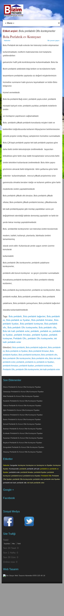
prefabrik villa (22, 483)
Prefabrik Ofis (19, 338)
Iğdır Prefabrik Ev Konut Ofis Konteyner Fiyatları (21, 410)
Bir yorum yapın (53, 40)
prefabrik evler (14, 472)
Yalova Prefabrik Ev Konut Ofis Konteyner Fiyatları (22, 405)
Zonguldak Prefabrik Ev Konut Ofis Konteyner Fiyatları (23, 447)
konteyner (22, 465)
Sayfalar (7, 543)
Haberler (7, 40)
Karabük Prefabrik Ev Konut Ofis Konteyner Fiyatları (23, 401)
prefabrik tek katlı (9, 483)
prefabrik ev (45, 331)
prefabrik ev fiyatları (45, 362)
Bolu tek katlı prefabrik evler (16, 331)
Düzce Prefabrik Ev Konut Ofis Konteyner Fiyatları (22, 387)
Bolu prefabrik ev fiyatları (18, 320)
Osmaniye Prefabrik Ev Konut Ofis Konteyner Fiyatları (23, 392)
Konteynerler (14, 469)
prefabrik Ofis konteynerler (40, 338)
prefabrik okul (38, 479)
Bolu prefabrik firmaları (42, 320)
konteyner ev (31, 465)
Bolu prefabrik (15, 316)
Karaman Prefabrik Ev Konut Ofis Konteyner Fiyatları (23, 438)
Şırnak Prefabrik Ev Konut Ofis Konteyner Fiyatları (22, 424)
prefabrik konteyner (43, 366)
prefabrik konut (17, 476)
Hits (13, 543)
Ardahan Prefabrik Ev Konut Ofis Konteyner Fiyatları (23, 415)
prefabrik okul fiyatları (52, 479)
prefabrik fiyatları (40, 335)
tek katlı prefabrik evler (50, 369)
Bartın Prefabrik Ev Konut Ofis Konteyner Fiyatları (22, 419)
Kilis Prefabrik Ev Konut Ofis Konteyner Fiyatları (21, 396)
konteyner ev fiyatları (45, 465)
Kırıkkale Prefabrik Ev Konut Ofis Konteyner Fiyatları (23, 433)
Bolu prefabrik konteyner (31, 323)
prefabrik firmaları (22, 335)
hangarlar (13, 465)
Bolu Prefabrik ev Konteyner (22, 36)
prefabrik (35, 331)
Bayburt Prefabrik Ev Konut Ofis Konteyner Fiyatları (22, 443)
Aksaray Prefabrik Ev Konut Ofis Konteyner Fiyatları (22, 452)
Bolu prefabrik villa (47, 327)
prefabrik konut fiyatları (32, 476)
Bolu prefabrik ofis (49, 355)
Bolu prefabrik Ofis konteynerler (22, 327)
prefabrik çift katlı (33, 469)
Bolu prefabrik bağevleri (34, 316)
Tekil (19, 543)
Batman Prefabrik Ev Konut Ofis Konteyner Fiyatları (22, 429)
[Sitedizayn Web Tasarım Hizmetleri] (24, 575)
